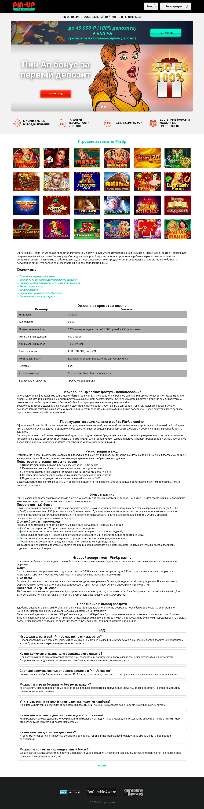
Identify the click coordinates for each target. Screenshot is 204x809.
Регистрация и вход (31, 286)
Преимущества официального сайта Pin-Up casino (49, 283)
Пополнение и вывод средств (37, 296)
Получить (56, 94)
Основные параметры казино (37, 276)
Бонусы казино (28, 289)
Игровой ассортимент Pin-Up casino (40, 293)
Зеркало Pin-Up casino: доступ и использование (47, 279)
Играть (102, 765)
